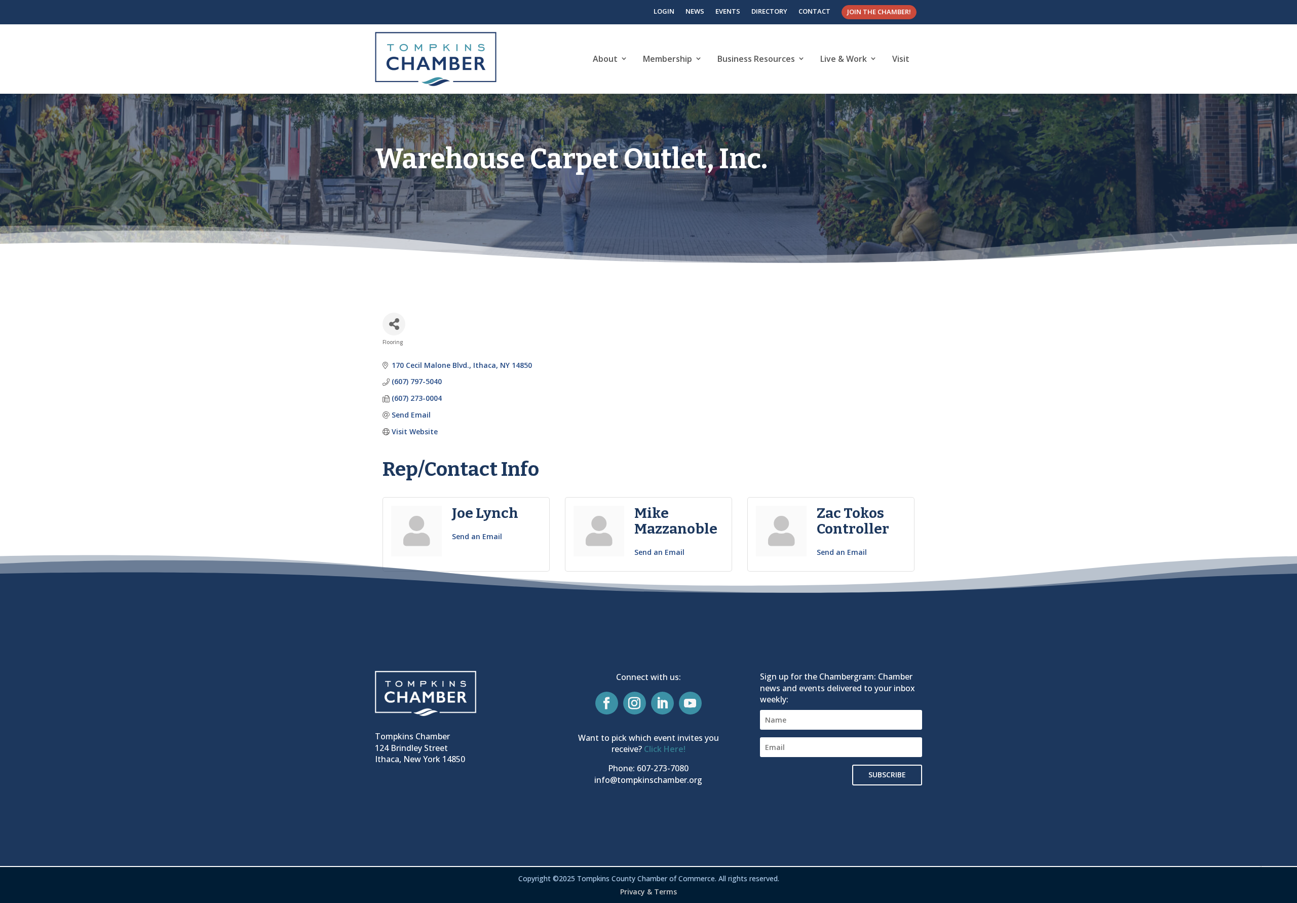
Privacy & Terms (648, 891)
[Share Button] (394, 324)
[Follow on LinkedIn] (662, 703)
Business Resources (756, 58)
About (605, 58)
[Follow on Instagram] (634, 703)
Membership (667, 58)
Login (664, 11)
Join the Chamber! (879, 11)
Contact (814, 11)
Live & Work (843, 58)
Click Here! (664, 749)
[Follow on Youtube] (690, 703)
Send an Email (477, 536)
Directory (769, 11)
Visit (900, 58)
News (694, 11)
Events (727, 11)
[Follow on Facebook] (606, 703)
